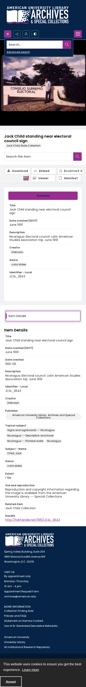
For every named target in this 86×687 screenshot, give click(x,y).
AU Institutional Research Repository (27, 647)
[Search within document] (77, 156)
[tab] (43, 196)
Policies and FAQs (15, 616)
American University (16, 637)
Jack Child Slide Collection (23, 145)
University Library (14, 642)
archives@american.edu (20, 596)
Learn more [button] (30, 670)
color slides (18, 264)
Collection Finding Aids (19, 611)
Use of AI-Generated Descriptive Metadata (31, 626)
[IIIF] (26, 178)
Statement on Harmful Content (23, 621)
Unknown (17, 252)
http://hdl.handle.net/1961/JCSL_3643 (32, 520)
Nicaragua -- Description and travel (30, 435)
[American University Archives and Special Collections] (29, 540)
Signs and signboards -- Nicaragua (30, 430)
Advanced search (18, 52)
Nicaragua (54, 441)
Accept (11, 681)
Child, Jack (14, 453)
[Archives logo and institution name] (37, 15)
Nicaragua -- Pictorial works (25, 441)
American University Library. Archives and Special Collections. (43, 416)
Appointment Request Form (21, 591)
